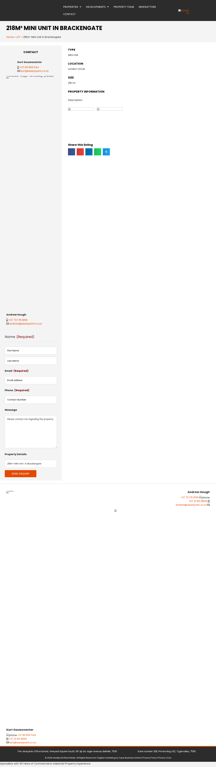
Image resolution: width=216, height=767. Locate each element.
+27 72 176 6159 (18, 320)
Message (11, 410)
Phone (17, 390)
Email (16, 371)
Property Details (16, 454)
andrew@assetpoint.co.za (25, 323)
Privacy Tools (164, 757)
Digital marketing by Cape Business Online (119, 757)
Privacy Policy (149, 757)
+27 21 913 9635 (18, 738)
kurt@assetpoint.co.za (34, 71)
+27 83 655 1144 (29, 67)
